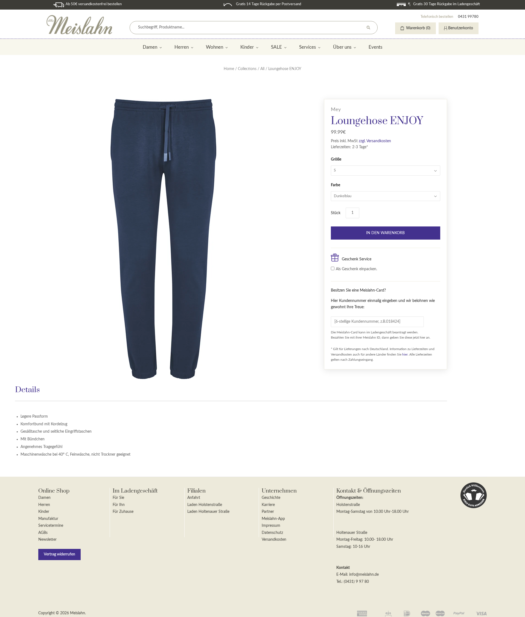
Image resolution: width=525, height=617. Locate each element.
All (262, 69)
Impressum (271, 526)
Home (229, 69)
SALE (276, 47)
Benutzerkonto (460, 28)
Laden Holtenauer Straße (208, 512)
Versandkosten (274, 540)
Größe (336, 159)
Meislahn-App (273, 519)
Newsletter (47, 540)
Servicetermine (50, 526)
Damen (150, 47)
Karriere (268, 505)
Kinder (247, 47)
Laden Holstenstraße (204, 505)
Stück (335, 213)
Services (307, 47)
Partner (268, 512)
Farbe (335, 185)
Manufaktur (48, 519)
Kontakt (343, 568)
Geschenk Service (356, 259)
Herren (181, 47)
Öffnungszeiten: (349, 498)
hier (405, 354)
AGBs (43, 533)
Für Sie (118, 498)
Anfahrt (193, 498)
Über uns (342, 47)
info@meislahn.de (364, 575)
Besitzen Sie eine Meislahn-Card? (383, 299)
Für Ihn (119, 505)
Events (375, 47)
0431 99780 (468, 17)
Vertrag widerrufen (59, 554)
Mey (336, 109)
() (418, 28)
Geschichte (271, 498)
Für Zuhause (123, 512)
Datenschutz (272, 533)
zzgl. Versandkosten (375, 141)
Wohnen (214, 47)
